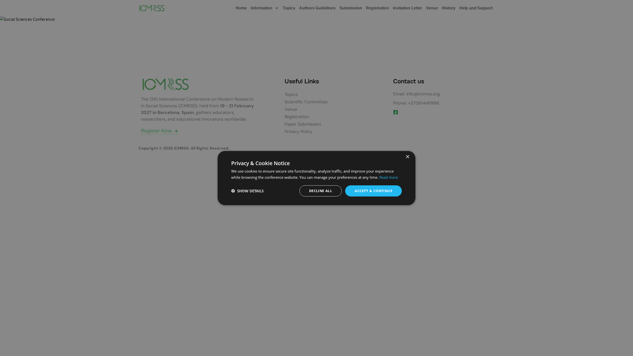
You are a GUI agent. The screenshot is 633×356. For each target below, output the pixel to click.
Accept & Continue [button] (373, 190)
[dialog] (316, 178)
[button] (247, 191)
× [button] (407, 157)
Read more (388, 177)
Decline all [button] (320, 190)
